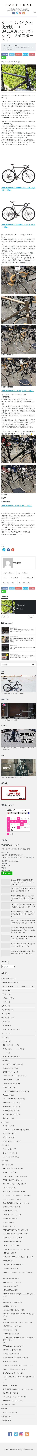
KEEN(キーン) (8, 1253)
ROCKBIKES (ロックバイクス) (13, 1369)
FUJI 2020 (14, 578)
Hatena (26, 54)
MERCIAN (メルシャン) (11, 1103)
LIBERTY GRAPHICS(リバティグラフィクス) (18, 1272)
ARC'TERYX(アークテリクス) (13, 1176)
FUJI (4, 578)
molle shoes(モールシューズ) (13, 1310)
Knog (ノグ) (7, 1261)
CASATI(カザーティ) (10, 1079)
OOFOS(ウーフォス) (10, 1334)
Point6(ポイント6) (9, 1361)
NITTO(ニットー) (9, 1330)
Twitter (12, 54)
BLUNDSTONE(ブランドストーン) (15, 1203)
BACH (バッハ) (8, 1188)
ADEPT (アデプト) (9, 1172)
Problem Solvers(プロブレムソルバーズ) (16, 1365)
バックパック (7, 1137)
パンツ (3, 1145)
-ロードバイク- (23, 573)
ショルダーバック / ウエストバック (15, 1130)
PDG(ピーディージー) (10, 1354)
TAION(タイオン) (9, 1385)
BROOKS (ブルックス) (10, 1207)
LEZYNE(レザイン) (9, 1268)
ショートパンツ (8, 1153)
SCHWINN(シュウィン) (11, 1106)
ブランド (4, 1164)
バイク (3, 1060)
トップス (4, 1041)
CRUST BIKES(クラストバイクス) (14, 1091)
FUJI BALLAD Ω (24, 582)
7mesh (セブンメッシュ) (11, 1168)
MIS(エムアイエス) (9, 1290)
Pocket (32, 54)
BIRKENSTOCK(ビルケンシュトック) (16, 1195)
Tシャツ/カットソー (10, 1045)
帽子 (2, 1408)
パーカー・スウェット (10, 1056)
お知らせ (4, 990)
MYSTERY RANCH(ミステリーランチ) (16, 1322)
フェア (3, 1161)
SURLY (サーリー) (9, 1110)
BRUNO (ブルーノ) (9, 1072)
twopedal (18, 563)
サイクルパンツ (8, 1149)
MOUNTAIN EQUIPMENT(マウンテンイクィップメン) (19, 1315)
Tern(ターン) (7, 1118)
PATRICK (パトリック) (10, 1350)
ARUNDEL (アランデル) (11, 1180)
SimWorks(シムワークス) (11, 1373)
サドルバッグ (7, 1126)
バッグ (3, 1122)
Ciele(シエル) (7, 1222)
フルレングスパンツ (10, 1157)
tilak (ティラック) (9, 1393)
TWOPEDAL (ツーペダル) (16, 1449)
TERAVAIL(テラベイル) (11, 1114)
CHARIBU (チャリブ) (10, 1083)
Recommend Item (7, 978)
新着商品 (4, 1416)
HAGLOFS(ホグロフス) (11, 1245)
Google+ (19, 54)
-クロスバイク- (8, 573)
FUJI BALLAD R (8, 582)
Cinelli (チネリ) (8, 1087)
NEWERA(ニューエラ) (10, 1326)
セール (3, 1037)
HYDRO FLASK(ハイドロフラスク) (15, 1249)
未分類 (3, 1420)
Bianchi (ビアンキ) (9, 1068)
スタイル (4, 1033)
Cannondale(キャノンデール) (13, 1076)
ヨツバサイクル (6, 1404)
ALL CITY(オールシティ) (11, 1064)
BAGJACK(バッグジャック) (12, 1191)
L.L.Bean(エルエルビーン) (12, 1264)
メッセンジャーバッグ (10, 1141)
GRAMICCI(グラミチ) (10, 1241)
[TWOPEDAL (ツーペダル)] (18, 5)
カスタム (4, 1006)
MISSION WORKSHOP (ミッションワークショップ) (19, 1295)
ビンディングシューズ (10, 1029)
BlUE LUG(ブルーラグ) (11, 1199)
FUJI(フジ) (19, 62)
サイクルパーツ (6, 1018)
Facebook (5, 54)
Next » (31, 617)
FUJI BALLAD (28, 578)
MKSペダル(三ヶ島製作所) (12, 1302)
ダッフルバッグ (8, 1133)
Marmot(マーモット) (10, 1278)
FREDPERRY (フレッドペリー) (14, 1234)
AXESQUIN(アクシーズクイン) (13, 1184)
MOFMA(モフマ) (8, 1306)
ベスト (5, 1002)
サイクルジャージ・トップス (13, 1049)
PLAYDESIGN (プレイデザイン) (14, 1357)
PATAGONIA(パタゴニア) (11, 1346)
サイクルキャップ (9, 1412)
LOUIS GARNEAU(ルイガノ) (12, 1099)
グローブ (4, 1014)
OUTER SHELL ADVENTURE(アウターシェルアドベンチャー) (19, 1338)
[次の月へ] (28, 810)
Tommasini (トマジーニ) (11, 1400)
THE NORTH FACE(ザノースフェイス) (16, 1389)
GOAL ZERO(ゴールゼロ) (11, 1237)
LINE (4, 57)
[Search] (33, 664)
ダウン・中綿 (7, 998)
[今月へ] (25, 810)
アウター (4, 994)
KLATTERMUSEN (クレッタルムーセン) (16, 1257)
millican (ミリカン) (9, 1286)
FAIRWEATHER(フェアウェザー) (14, 1230)
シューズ (4, 1021)
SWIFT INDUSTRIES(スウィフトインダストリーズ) (19, 1378)
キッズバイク (6, 1010)
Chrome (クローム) (9, 1218)
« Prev (5, 617)
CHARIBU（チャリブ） (11, 1214)
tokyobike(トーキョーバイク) (13, 1397)
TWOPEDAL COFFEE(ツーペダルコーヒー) (16, 986)
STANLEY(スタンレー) (9, 982)
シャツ (5, 1052)
